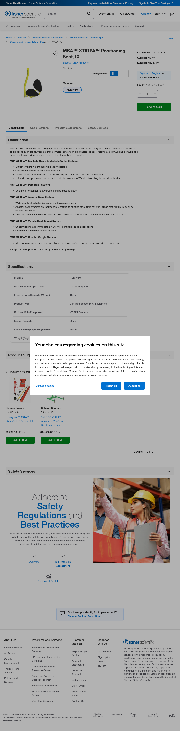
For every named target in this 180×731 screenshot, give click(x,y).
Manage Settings (44, 385)
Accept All (134, 385)
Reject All (111, 385)
